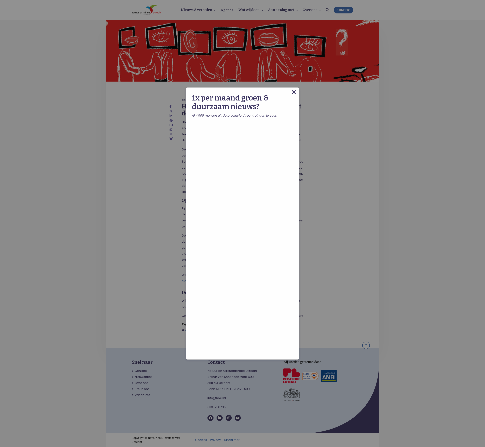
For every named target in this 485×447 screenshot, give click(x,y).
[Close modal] (294, 92)
